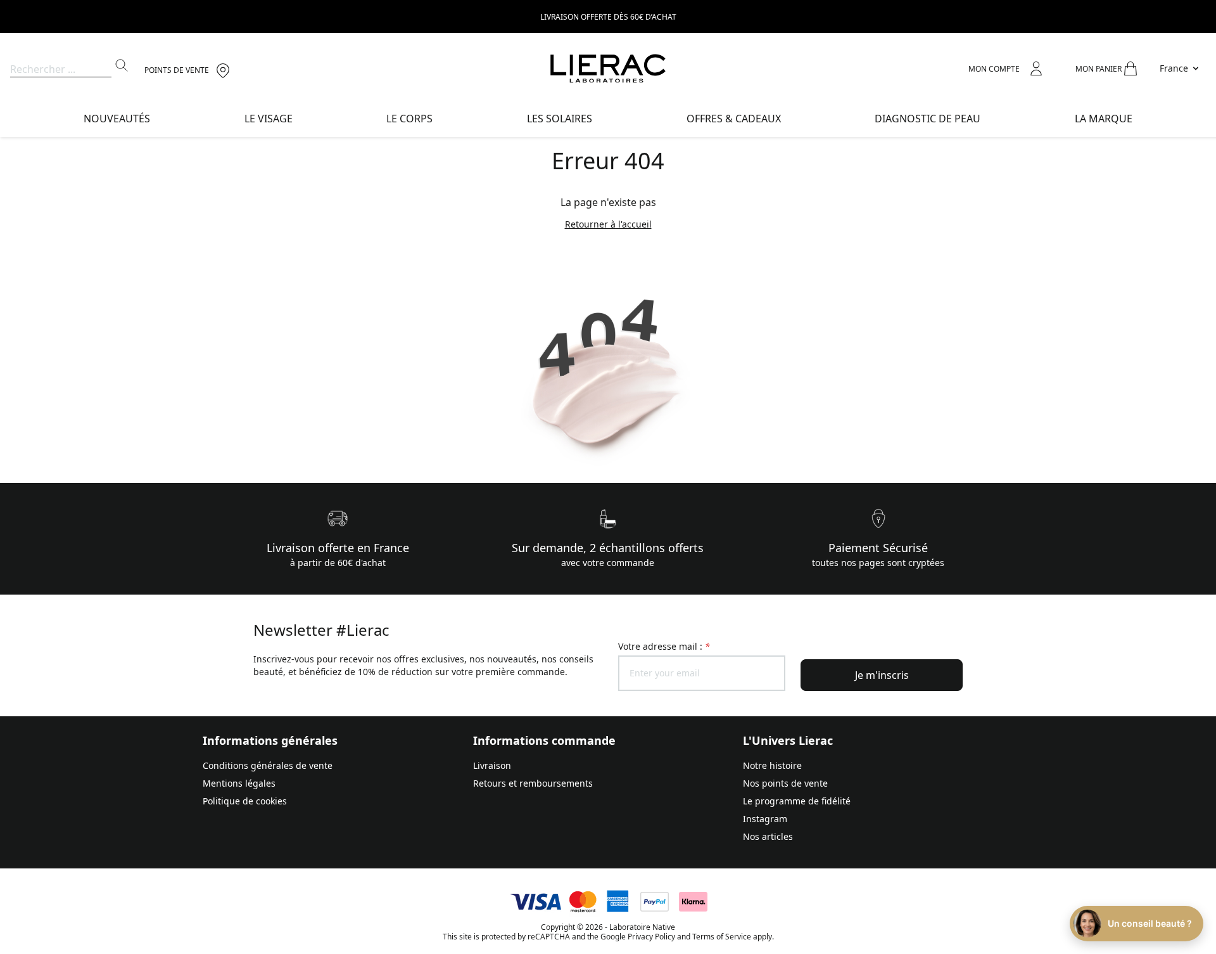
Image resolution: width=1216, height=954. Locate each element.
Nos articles (768, 836)
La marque (1103, 119)
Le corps (409, 119)
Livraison (492, 765)
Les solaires (559, 119)
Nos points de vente (785, 783)
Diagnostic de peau (927, 119)
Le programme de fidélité (797, 801)
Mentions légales (239, 783)
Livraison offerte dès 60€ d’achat (608, 17)
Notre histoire (772, 765)
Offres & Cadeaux (734, 119)
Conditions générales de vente (267, 765)
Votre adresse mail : (664, 646)
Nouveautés (117, 119)
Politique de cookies (245, 801)
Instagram (765, 819)
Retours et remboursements (533, 783)
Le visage (268, 119)
